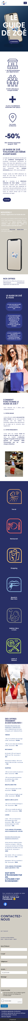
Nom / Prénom (5, 946)
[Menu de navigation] (25, 3)
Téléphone (4, 961)
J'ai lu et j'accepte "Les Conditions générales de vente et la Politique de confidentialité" (14, 994)
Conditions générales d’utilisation (11, 1011)
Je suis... (4, 969)
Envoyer (4, 1006)
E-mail (3, 954)
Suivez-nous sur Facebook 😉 (11, 898)
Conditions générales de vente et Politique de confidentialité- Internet (13, 1014)
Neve (8, 1019)
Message (4, 977)
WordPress (18, 1019)
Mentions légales (6, 1016)
